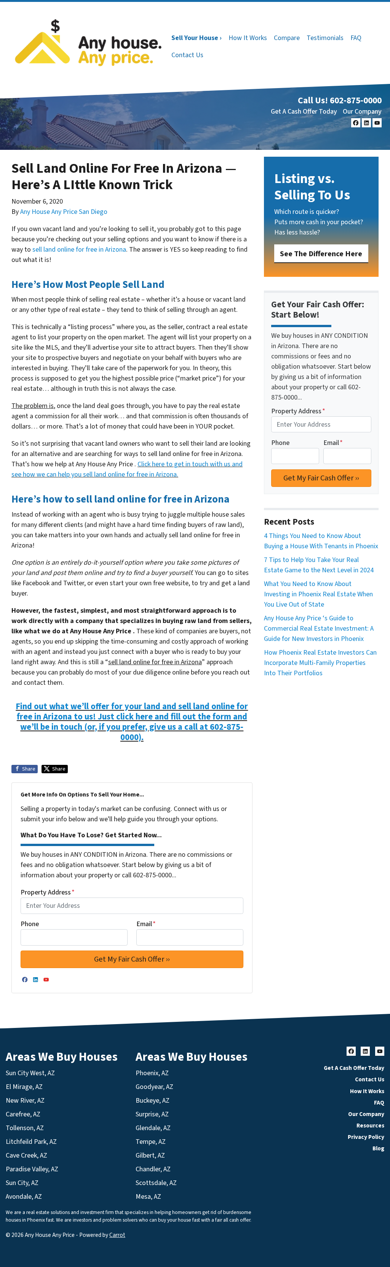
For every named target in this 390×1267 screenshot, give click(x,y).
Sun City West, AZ (30, 1073)
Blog (378, 1148)
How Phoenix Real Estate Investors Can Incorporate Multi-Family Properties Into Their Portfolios (320, 663)
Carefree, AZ (23, 1114)
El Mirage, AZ (24, 1087)
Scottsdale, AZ (156, 1183)
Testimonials (325, 38)
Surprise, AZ (152, 1114)
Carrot (117, 1235)
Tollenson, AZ (25, 1128)
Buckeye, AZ (152, 1100)
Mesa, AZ (148, 1196)
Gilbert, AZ (150, 1155)
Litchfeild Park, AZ (31, 1142)
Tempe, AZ (151, 1142)
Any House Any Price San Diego (63, 212)
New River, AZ (25, 1100)
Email (146, 924)
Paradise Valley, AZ (32, 1169)
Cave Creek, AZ (26, 1155)
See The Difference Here (321, 253)
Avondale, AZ (24, 1196)
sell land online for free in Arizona (79, 249)
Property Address (48, 892)
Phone (30, 924)
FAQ (355, 38)
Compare (287, 38)
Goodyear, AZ (154, 1087)
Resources (370, 1125)
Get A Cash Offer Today (304, 111)
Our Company (362, 111)
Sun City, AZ (22, 1183)
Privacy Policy (366, 1137)
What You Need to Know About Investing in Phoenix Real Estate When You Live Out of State (318, 594)
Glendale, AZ (153, 1128)
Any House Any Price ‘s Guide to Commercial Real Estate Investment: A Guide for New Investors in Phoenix (319, 628)
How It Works (248, 38)
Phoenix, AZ (152, 1073)
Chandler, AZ (153, 1169)
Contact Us (187, 55)
